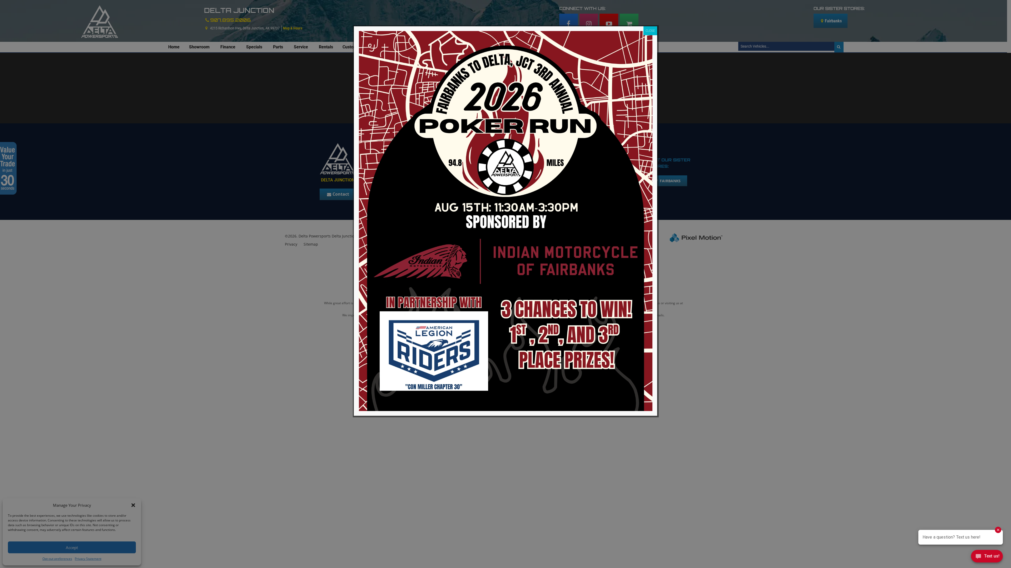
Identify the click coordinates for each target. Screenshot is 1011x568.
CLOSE (650, 30)
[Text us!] (987, 557)
